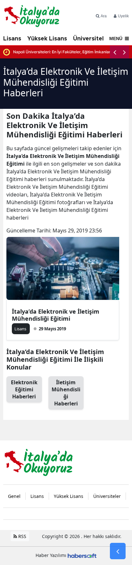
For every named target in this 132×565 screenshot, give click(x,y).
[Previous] (115, 52)
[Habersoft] (82, 555)
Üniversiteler (91, 39)
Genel (14, 496)
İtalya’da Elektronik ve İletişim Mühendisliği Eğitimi (55, 315)
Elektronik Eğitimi (24, 389)
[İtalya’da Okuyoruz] (38, 461)
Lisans (12, 39)
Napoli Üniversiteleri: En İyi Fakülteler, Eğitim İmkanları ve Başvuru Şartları (71, 51)
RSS (21, 536)
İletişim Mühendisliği (66, 393)
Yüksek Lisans (47, 39)
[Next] (124, 52)
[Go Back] (118, 551)
